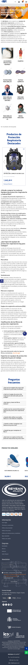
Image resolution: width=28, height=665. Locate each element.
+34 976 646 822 (14, 657)
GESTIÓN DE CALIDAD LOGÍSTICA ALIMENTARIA (8, 514)
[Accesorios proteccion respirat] (7, 53)
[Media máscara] (20, 108)
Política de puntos (6, 530)
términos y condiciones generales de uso (15, 574)
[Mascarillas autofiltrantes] (7, 108)
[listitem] (12, 465)
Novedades (4, 546)
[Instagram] (8, 605)
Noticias (4, 551)
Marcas (3, 548)
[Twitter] (6, 605)
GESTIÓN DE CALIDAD (16, 514)
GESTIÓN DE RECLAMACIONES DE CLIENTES (12, 514)
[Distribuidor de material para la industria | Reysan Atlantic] (4, 1)
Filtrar (2, 281)
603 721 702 (14, 660)
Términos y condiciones (7, 525)
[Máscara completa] (20, 89)
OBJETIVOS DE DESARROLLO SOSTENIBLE (4, 514)
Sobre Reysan (5, 554)
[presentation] (4, 161)
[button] (1, 465)
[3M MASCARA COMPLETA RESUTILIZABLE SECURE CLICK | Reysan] (13, 159)
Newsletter (6, 559)
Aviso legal (4, 522)
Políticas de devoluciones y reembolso (11, 533)
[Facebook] (3, 605)
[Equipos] (20, 53)
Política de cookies (6, 538)
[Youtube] (11, 605)
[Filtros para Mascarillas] (7, 72)
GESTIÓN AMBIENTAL (20, 514)
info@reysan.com (14, 663)
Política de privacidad (7, 528)
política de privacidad (11, 576)
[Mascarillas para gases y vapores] (7, 89)
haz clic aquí (16, 353)
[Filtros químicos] (20, 72)
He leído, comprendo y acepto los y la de (15, 575)
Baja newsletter (5, 536)
